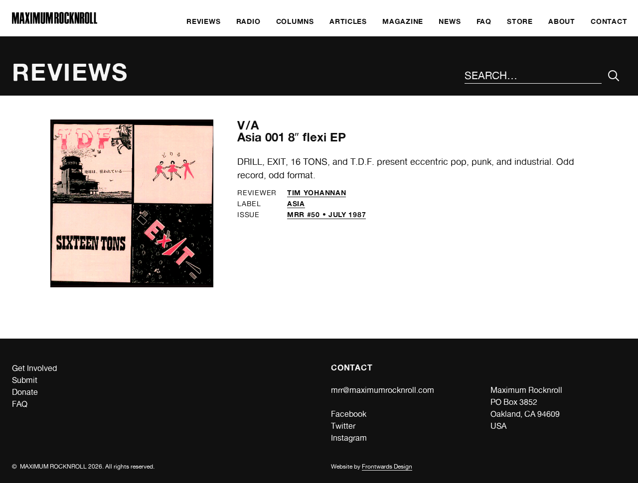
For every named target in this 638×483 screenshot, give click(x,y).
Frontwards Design (387, 466)
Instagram (349, 438)
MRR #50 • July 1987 (326, 214)
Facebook (348, 414)
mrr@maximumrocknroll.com (382, 390)
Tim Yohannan (316, 192)
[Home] (54, 21)
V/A (248, 125)
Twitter (343, 426)
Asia (296, 203)
